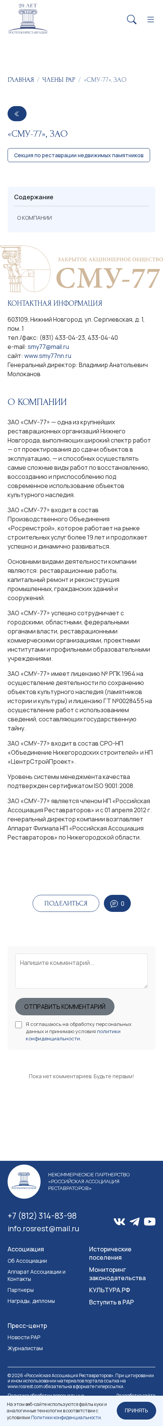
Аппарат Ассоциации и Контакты (37, 1275)
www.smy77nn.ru (47, 356)
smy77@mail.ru (48, 346)
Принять (136, 1410)
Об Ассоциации (27, 1260)
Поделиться (66, 903)
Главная (21, 80)
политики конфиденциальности (73, 1035)
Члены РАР (58, 80)
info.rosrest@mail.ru (43, 1228)
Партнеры (21, 1289)
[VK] (119, 1221)
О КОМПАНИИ (34, 217)
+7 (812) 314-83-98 (42, 1215)
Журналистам (25, 1348)
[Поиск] (131, 19)
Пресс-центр (27, 1325)
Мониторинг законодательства (117, 1273)
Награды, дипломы (31, 1300)
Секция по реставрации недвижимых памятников (79, 155)
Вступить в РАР (111, 1302)
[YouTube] (149, 1222)
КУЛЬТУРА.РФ (109, 1290)
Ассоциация (26, 1249)
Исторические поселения (110, 1253)
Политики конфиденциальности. (66, 1417)
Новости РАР (24, 1337)
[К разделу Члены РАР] (17, 113)
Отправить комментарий (64, 1006)
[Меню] (150, 19)
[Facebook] (134, 1221)
